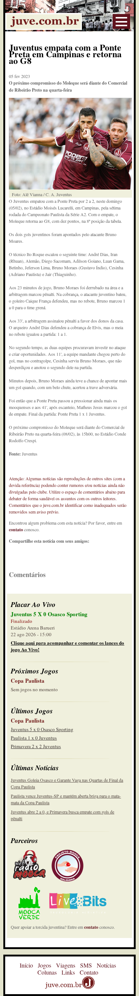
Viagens (65, 965)
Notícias (106, 965)
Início (26, 965)
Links (68, 972)
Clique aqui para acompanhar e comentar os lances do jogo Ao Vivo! (67, 646)
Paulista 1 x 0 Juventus (34, 737)
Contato (89, 972)
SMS (86, 965)
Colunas (47, 972)
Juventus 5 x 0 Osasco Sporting (42, 729)
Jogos (44, 965)
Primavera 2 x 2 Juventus (36, 746)
